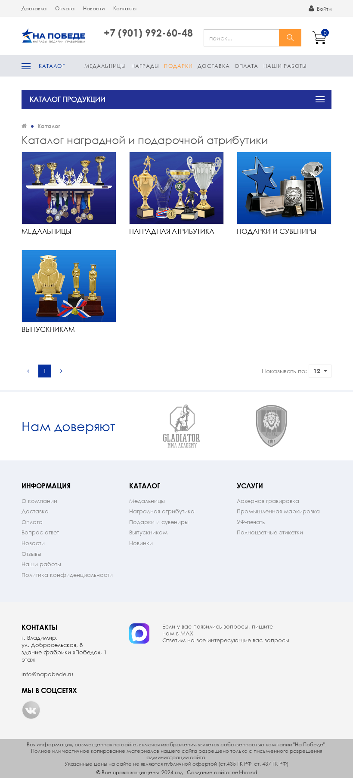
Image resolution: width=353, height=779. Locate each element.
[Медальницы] (69, 188)
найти (290, 37)
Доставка (34, 8)
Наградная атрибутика (171, 231)
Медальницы (105, 66)
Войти (323, 8)
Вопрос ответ (40, 532)
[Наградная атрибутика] (176, 188)
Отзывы (31, 554)
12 (316, 370)
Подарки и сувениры (276, 231)
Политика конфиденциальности (67, 575)
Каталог (52, 66)
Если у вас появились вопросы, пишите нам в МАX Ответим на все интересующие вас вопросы (225, 633)
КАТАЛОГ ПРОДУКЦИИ (67, 99)
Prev (128, 426)
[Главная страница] (24, 125)
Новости (94, 8)
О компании (39, 501)
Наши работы (285, 66)
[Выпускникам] (69, 286)
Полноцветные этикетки (270, 532)
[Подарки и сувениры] (284, 188)
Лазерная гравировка (268, 501)
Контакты (124, 8)
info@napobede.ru (47, 674)
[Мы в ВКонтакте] (31, 709)
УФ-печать (251, 522)
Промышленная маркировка (278, 511)
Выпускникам (48, 329)
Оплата (64, 8)
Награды (145, 66)
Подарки (178, 66)
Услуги (250, 486)
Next (323, 426)
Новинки (141, 543)
